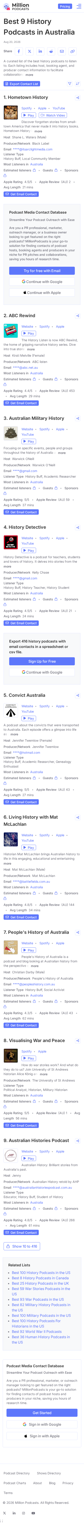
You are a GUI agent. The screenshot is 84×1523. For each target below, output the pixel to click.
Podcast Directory (17, 1473)
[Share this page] (73, 51)
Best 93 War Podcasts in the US (38, 1299)
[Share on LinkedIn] (40, 51)
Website (27, 326)
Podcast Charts (15, 1483)
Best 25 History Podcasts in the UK (40, 1283)
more (29, 75)
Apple (42, 108)
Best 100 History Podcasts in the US (41, 1272)
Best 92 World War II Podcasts (37, 1331)
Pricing (65, 6)
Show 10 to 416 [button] (24, 1246)
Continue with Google (43, 281)
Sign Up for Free (42, 661)
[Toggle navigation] (77, 6)
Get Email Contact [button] (24, 194)
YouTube (59, 108)
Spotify (27, 108)
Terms (8, 1493)
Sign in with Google (45, 1424)
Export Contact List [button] (24, 84)
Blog (52, 1483)
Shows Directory (49, 1473)
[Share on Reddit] (51, 51)
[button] (69, 83)
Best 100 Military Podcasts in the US (41, 1315)
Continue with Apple (43, 292)
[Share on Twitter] (30, 51)
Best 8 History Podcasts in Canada (40, 1278)
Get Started (42, 1413)
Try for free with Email (42, 270)
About (37, 1483)
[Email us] (62, 51)
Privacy (67, 1483)
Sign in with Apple (45, 1436)
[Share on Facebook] (19, 51)
